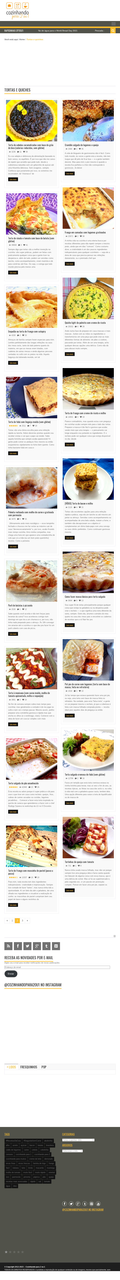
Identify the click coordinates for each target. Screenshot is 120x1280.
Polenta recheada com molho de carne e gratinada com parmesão (31, 513)
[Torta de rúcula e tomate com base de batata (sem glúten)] (31, 214)
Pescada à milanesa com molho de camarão (82, 30)
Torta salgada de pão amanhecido (23, 783)
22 (31, 787)
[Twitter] (71, 1203)
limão (30, 1168)
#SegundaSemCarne (32, 1141)
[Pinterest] (91, 1203)
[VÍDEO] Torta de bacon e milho (79, 503)
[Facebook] (64, 1203)
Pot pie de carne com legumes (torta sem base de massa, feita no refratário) (87, 685)
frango (51, 1163)
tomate (47, 1181)
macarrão (40, 1168)
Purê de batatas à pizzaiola (20, 605)
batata (40, 1145)
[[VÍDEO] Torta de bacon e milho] (88, 479)
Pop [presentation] (44, 1067)
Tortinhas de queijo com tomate (79, 862)
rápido (32, 1181)
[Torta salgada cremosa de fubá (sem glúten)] (88, 750)
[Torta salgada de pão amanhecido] (31, 759)
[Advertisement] (60, 63)
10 (31, 877)
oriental (52, 1172)
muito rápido (40, 1172)
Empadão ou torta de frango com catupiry (27, 331)
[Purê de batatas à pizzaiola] (31, 581)
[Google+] (78, 1203)
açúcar (23, 1145)
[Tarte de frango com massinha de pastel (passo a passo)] (31, 846)
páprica (36, 1177)
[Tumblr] (84, 1203)
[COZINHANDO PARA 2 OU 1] (17, 10)
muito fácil (27, 1172)
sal (39, 1181)
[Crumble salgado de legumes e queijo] (88, 120)
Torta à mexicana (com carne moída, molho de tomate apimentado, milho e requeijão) (29, 694)
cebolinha (44, 1150)
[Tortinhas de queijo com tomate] (88, 837)
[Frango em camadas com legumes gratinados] (88, 208)
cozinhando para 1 (23, 1154)
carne (26, 1150)
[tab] (11, 1067)
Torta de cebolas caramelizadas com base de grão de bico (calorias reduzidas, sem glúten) (30, 146)
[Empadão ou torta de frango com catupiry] (31, 307)
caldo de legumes (13, 1150)
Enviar (11, 974)
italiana (16, 1168)
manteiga (51, 1168)
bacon (32, 1145)
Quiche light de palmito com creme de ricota (85, 322)
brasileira (50, 1145)
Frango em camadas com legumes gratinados (85, 232)
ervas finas (10, 1163)
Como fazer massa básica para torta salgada (85, 596)
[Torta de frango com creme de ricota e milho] (88, 389)
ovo (7, 1177)
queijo (51, 1177)
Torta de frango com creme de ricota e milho (85, 413)
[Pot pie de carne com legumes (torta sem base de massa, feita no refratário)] (88, 660)
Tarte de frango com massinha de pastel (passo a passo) (30, 872)
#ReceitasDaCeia (13, 1141)
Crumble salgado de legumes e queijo (81, 145)
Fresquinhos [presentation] (28, 1067)
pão (44, 1177)
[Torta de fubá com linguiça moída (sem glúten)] (31, 397)
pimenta (27, 1177)
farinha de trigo (39, 1163)
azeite (15, 1145)
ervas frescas (24, 1163)
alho (8, 1145)
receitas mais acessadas (16, 1181)
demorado (48, 1159)
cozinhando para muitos (16, 1159)
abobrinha (48, 1141)
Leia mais (13, 179)
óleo (15, 1186)
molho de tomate (13, 1172)
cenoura (9, 1154)
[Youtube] (98, 1203)
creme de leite (35, 1159)
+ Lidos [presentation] (11, 1067)
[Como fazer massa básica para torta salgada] (88, 572)
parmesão (16, 1177)
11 (20, 152)
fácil (8, 1168)
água (8, 1186)
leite (23, 1168)
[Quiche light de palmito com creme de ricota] (88, 298)
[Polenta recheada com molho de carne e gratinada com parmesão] (31, 488)
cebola (34, 1150)
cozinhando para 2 (42, 1154)
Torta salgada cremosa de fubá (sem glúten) (85, 774)
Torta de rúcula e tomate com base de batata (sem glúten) (31, 239)
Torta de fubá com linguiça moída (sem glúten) (29, 422)
